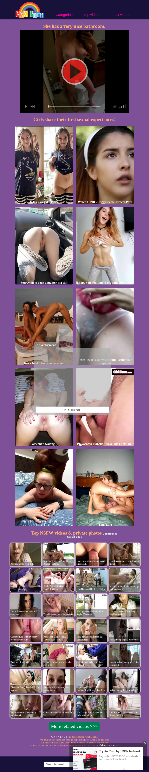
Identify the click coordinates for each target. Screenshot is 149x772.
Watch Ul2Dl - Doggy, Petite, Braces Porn (105, 202)
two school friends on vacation (44, 363)
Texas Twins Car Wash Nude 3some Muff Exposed (105, 361)
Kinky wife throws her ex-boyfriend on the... (43, 522)
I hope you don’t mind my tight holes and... (105, 282)
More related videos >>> (74, 726)
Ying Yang (105, 524)
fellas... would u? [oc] (44, 202)
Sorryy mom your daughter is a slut (44, 282)
